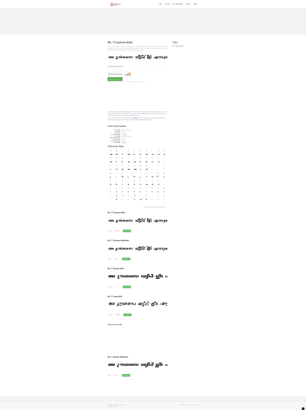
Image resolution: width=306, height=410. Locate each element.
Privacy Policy (182, 405)
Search (195, 4)
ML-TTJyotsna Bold (116, 212)
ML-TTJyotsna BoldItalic (118, 240)
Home (160, 4)
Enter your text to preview (115, 66)
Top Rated (188, 4)
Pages (197, 405)
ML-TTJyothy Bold (116, 268)
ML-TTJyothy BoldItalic (118, 357)
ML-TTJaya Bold (115, 296)
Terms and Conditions (190, 405)
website (135, 118)
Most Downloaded (178, 4)
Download (127, 231)
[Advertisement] (153, 21)
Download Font (115, 79)
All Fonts (167, 4)
